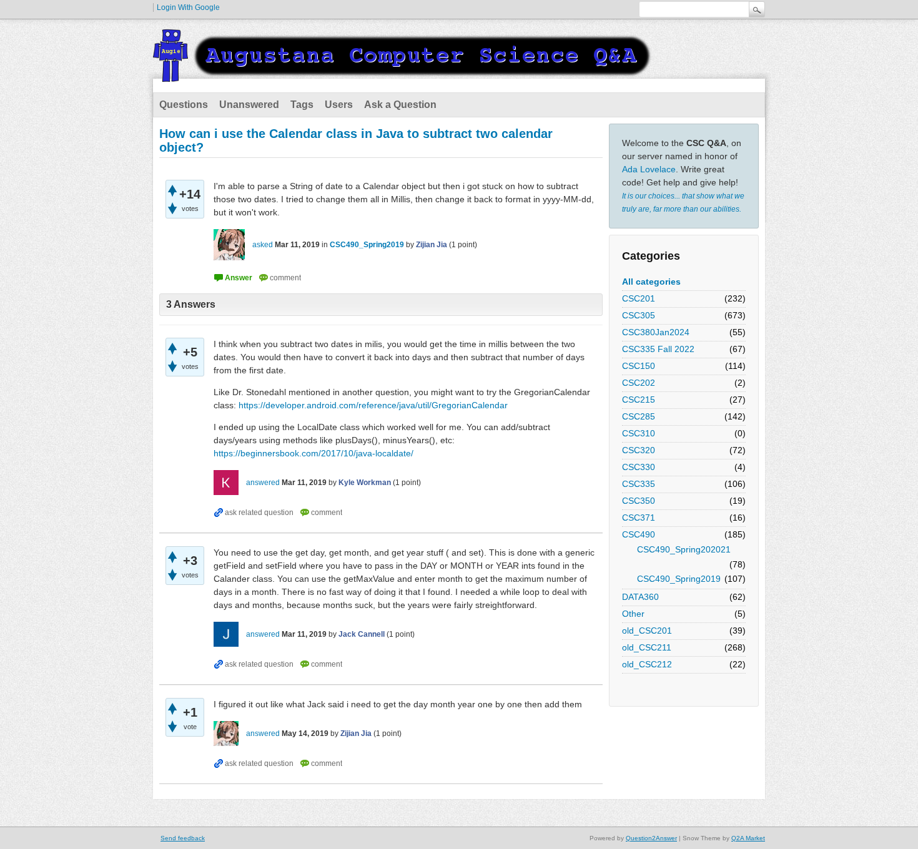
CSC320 (638, 450)
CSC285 (638, 416)
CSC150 (638, 366)
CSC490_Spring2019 (679, 579)
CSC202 (638, 383)
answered (263, 482)
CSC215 (638, 400)
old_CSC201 (647, 631)
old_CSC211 (646, 647)
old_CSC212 (647, 664)
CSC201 (638, 298)
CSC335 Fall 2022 (658, 349)
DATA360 (640, 597)
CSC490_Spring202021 (684, 549)
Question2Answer (651, 838)
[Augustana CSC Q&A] (403, 74)
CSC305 (638, 315)
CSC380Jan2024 (655, 332)
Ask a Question (400, 104)
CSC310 (638, 433)
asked (262, 244)
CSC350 (638, 501)
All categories (651, 282)
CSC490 (638, 534)
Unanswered (249, 104)
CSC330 (638, 467)
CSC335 (638, 484)
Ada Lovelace (649, 169)
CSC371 (638, 518)
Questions (183, 104)
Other (633, 614)
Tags (301, 104)
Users (339, 104)
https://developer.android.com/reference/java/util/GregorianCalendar (373, 405)
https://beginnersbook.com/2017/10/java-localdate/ (313, 453)
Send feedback (182, 838)
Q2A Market (748, 838)
